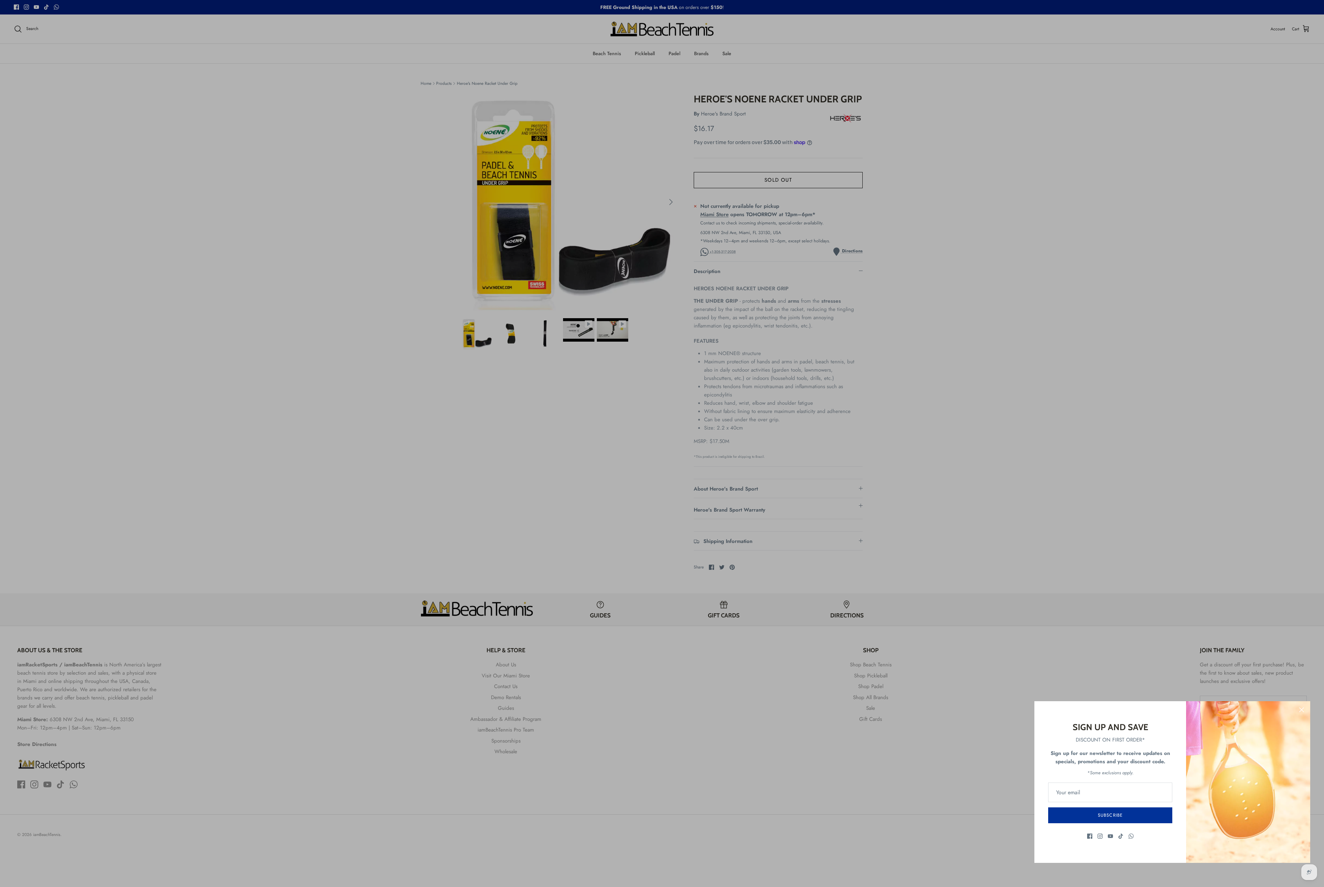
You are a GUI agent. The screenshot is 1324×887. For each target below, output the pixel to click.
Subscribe (1110, 815)
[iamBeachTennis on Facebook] (1089, 836)
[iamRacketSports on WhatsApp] (1131, 836)
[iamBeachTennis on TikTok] (1120, 836)
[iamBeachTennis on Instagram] (1100, 836)
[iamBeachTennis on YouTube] (1110, 836)
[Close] (1301, 709)
